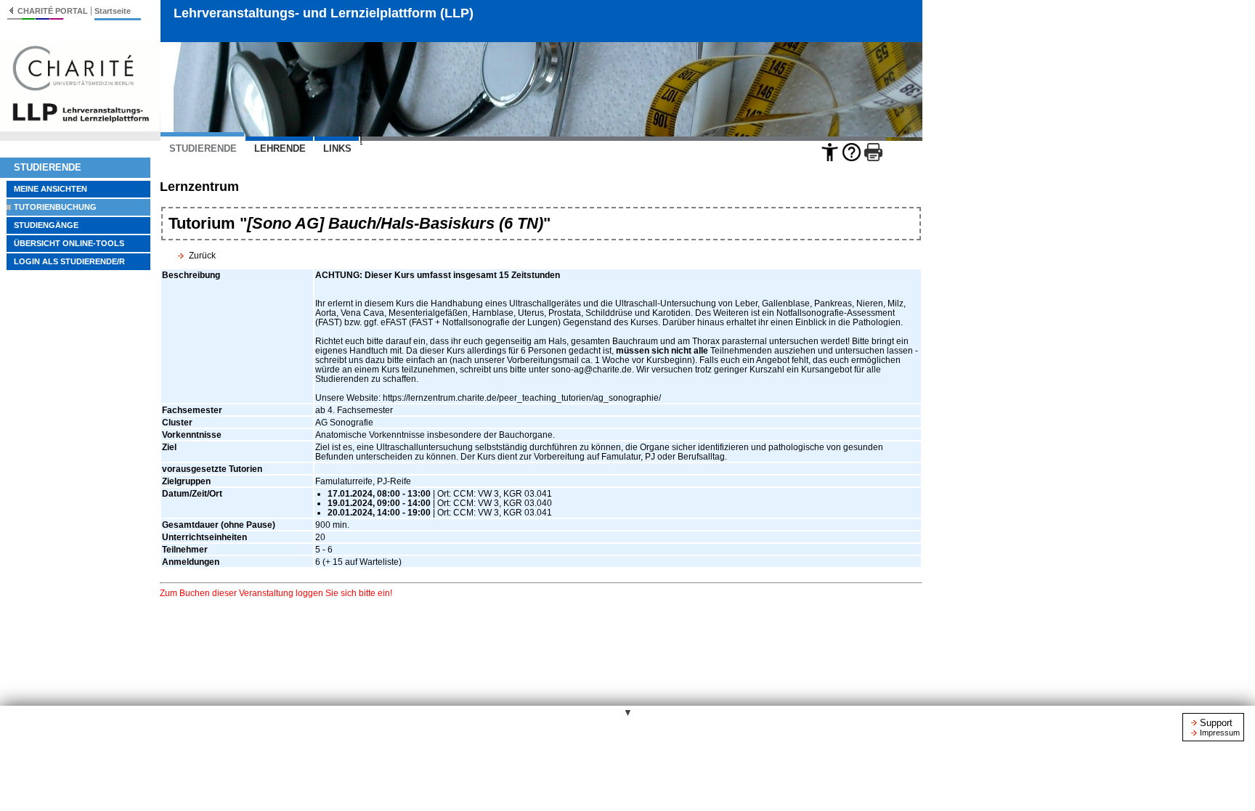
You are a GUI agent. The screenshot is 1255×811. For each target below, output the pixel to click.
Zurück (202, 255)
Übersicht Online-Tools (69, 243)
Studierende (47, 167)
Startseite (112, 11)
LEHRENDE (280, 148)
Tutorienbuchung (55, 207)
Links (337, 148)
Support (1216, 722)
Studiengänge (46, 225)
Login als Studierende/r (69, 261)
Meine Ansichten (50, 188)
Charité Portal (52, 11)
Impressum (1220, 732)
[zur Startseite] (80, 127)
